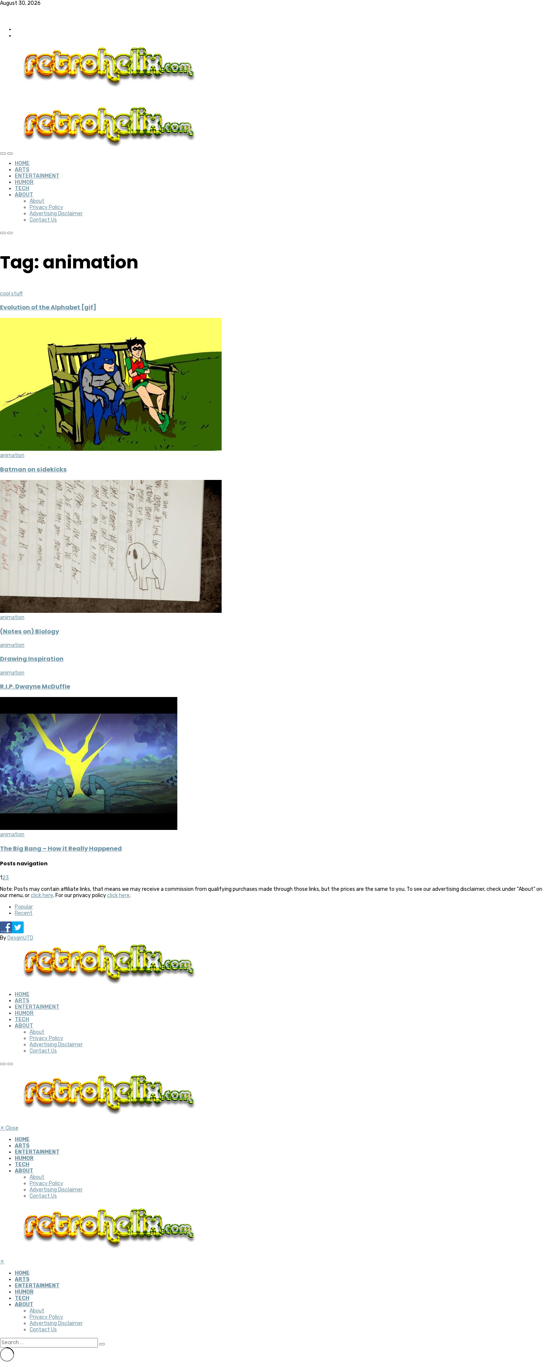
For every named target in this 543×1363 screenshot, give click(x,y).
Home (22, 163)
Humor (24, 182)
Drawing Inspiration (32, 659)
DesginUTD (20, 938)
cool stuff (11, 294)
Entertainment (37, 176)
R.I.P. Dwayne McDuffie (35, 686)
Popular (24, 907)
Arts (22, 169)
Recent (24, 913)
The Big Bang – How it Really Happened (61, 848)
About (24, 195)
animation (12, 455)
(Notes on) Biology (29, 631)
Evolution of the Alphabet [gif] (48, 307)
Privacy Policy (46, 207)
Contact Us (43, 220)
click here (42, 895)
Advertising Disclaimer (56, 213)
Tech (22, 188)
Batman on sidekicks (33, 469)
